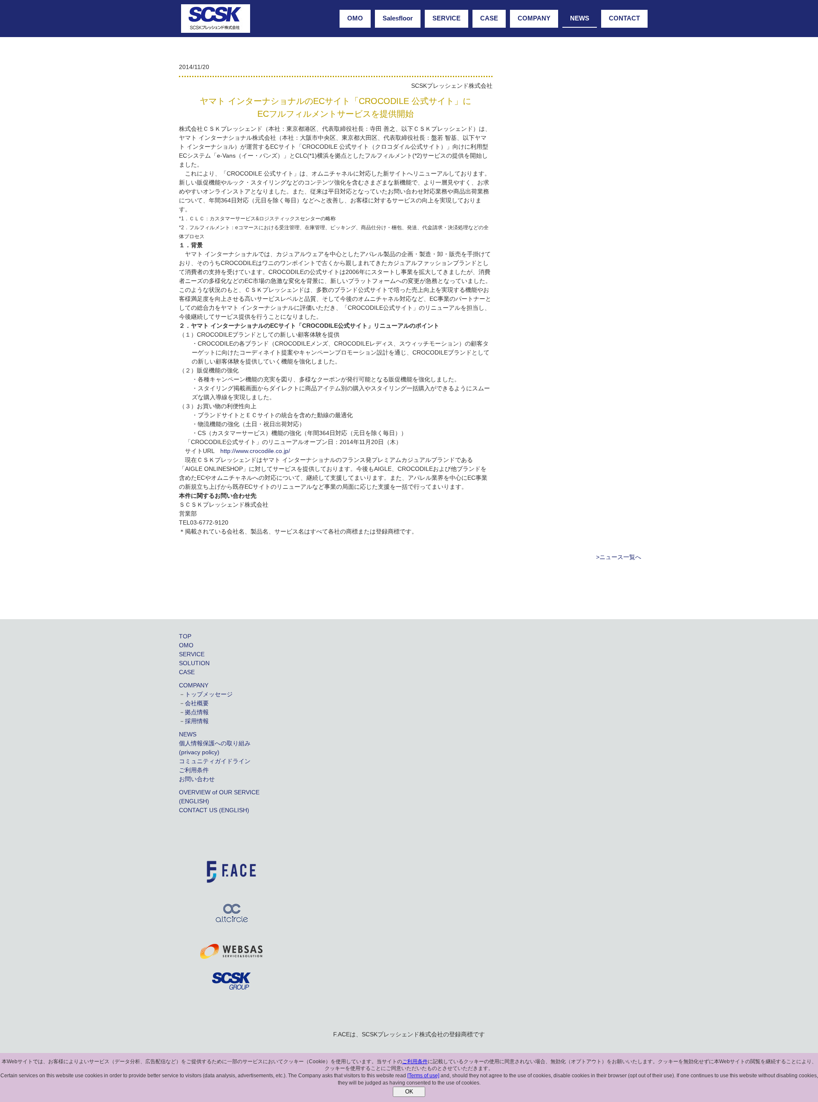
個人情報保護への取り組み (215, 743)
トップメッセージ (209, 694)
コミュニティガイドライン (215, 761)
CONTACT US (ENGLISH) (214, 810)
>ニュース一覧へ (618, 557)
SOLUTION (194, 663)
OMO (355, 18)
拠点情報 (197, 712)
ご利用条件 (194, 770)
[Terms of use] (423, 1076)
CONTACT (624, 18)
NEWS (579, 18)
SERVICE (446, 18)
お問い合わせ (197, 779)
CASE (489, 18)
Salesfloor (398, 18)
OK (409, 1091)
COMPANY (534, 18)
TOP (185, 636)
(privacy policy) (199, 752)
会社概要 (197, 703)
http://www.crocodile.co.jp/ (255, 450)
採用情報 (197, 721)
